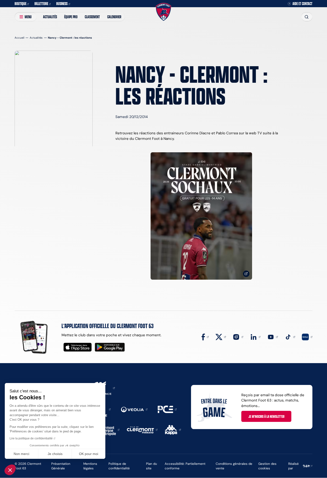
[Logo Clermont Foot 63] (163, 11)
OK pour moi (88, 454)
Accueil (19, 37)
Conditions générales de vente (234, 466)
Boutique (20, 3)
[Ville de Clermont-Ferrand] (142, 429)
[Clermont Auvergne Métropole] (108, 429)
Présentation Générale (60, 466)
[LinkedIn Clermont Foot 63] (255, 336)
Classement (92, 16)
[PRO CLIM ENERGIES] (167, 409)
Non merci (21, 454)
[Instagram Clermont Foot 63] (238, 336)
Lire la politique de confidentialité (31, 438)
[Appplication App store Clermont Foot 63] (77, 347)
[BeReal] (307, 336)
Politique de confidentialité (119, 466)
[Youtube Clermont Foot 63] (272, 336)
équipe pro (71, 16)
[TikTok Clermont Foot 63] (290, 336)
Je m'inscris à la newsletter (266, 416)
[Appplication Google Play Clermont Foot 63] (110, 347)
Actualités (50, 16)
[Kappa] (173, 429)
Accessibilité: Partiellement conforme (185, 466)
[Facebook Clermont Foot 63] (205, 336)
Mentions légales (90, 466)
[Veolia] (134, 409)
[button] (10, 470)
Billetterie (41, 3)
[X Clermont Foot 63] (220, 336)
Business (62, 3)
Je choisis (55, 454)
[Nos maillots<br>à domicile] (201, 216)
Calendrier (114, 16)
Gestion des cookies (267, 466)
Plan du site (151, 466)
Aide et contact (302, 3)
